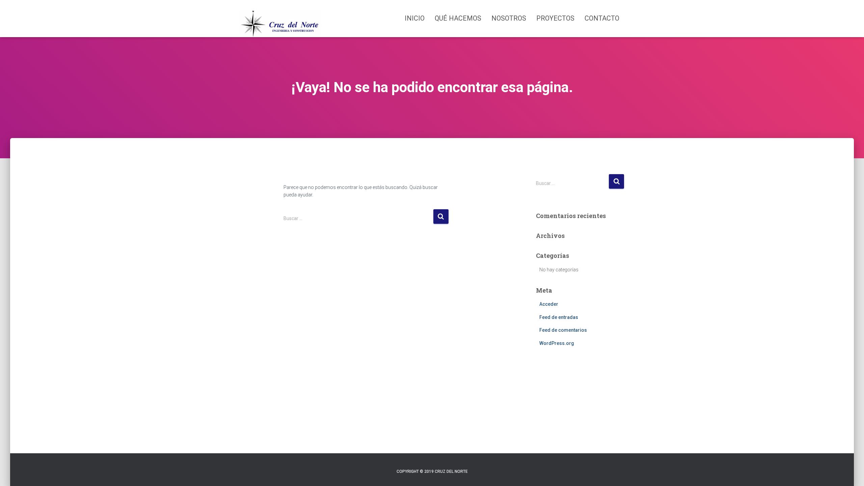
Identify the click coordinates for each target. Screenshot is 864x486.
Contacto (602, 18)
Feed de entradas (558, 317)
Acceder (548, 304)
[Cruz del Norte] (281, 18)
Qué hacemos (458, 18)
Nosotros (508, 18)
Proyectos (555, 18)
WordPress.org (556, 343)
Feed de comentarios (563, 330)
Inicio (415, 18)
